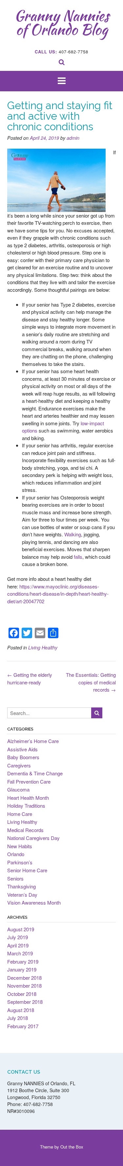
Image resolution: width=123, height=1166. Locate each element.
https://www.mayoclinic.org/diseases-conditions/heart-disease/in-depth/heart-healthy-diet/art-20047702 (58, 594)
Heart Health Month (28, 797)
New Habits (19, 846)
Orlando (15, 854)
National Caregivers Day (33, 837)
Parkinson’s (19, 862)
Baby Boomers (23, 757)
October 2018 (21, 993)
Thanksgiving (21, 886)
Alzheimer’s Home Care (33, 740)
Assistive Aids (22, 749)
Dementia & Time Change (35, 773)
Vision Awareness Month (34, 902)
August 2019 (20, 929)
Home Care (19, 813)
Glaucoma (18, 789)
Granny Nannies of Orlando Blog (61, 22)
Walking (72, 534)
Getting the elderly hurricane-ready (29, 678)
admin (73, 138)
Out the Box (71, 1147)
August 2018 (20, 1009)
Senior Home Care (27, 870)
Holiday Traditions (26, 805)
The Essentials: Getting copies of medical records (91, 682)
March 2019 (20, 953)
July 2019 (17, 937)
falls (78, 556)
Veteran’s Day (22, 894)
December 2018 (24, 977)
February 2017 (22, 1026)
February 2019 (22, 961)
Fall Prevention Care (29, 781)
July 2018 (17, 1017)
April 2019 (18, 945)
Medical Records (25, 829)
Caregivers (19, 765)
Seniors (15, 878)
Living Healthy (42, 647)
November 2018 (24, 985)
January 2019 (21, 969)
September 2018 (25, 1001)
